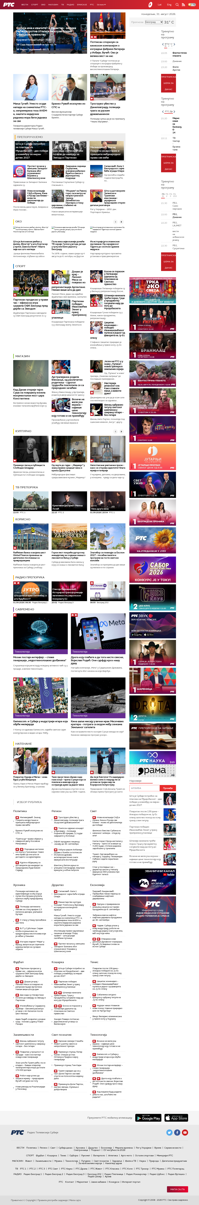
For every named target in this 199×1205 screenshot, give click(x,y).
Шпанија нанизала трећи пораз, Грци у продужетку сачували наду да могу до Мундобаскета (114, 302)
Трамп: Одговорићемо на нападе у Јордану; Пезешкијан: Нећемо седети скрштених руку (108, 858)
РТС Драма (81, 1168)
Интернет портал (131, 1181)
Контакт (69, 1181)
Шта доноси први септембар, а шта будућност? (30, 596)
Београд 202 (94, 1174)
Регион (56, 811)
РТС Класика (112, 1168)
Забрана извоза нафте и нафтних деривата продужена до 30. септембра (107, 917)
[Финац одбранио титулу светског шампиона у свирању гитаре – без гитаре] (96, 410)
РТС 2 (32, 1168)
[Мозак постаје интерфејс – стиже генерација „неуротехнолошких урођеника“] (40, 633)
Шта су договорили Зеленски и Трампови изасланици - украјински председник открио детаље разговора (107, 197)
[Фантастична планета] (152, 374)
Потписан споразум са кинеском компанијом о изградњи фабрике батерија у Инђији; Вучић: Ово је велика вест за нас (107, 49)
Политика (20, 811)
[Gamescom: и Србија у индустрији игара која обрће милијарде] (40, 697)
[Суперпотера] (152, 318)
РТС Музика (158, 1168)
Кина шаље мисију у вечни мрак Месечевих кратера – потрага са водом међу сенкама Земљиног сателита (97, 724)
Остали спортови (144, 1155)
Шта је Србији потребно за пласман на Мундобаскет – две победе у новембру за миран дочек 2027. (32, 150)
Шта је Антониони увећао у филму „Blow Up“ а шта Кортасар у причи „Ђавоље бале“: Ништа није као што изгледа (30, 245)
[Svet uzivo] (152, 485)
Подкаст (95, 1150)
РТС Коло (127, 1168)
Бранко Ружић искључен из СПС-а (29, 831)
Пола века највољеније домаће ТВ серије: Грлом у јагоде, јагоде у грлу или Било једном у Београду (69, 245)
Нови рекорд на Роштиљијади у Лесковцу (30, 1087)
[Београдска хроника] (152, 512)
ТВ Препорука (26, 487)
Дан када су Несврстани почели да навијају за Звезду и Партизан (68, 154)
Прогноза (137, 22)
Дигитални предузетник (174, 1161)
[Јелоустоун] (152, 653)
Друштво (58, 885)
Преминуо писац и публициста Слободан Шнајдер (29, 466)
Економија (97, 885)
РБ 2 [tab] (167, 195)
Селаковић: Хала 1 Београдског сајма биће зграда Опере (114, 168)
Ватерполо (99, 1155)
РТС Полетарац (175, 1168)
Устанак (95, 598)
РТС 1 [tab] (166, 45)
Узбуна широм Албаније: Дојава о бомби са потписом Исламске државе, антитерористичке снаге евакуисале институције (68, 854)
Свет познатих (62, 1035)
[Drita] (152, 708)
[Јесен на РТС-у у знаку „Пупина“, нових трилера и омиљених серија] (96, 366)
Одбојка (73, 1155)
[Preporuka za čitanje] (152, 736)
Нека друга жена (100, 507)
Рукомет (85, 1155)
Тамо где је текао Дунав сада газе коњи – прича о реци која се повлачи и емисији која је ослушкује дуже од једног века (69, 781)
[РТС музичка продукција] (152, 882)
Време (157, 1147)
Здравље (117, 1161)
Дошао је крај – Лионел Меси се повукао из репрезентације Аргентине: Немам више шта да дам (29, 985)
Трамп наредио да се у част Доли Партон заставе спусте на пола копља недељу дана (68, 1075)
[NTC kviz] (152, 429)
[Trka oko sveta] (152, 290)
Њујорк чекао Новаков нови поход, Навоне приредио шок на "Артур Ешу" (107, 1008)
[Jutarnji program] (152, 457)
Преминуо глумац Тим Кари (67, 1065)
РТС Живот (96, 1168)
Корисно (22, 519)
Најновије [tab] (135, 780)
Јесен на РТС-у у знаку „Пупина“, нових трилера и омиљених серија (113, 365)
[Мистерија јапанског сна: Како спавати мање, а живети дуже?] (96, 388)
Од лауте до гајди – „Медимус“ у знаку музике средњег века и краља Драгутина (68, 468)
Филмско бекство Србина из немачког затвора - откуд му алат (107, 833)
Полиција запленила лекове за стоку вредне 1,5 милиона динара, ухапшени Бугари (29, 910)
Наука (142, 1161)
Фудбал (18, 962)
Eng (169, 4)
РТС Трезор (142, 1168)
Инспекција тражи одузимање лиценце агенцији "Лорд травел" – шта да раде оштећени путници (69, 934)
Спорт (34, 4)
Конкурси (114, 1181)
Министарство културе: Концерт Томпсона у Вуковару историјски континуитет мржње (69, 906)
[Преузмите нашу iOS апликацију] (176, 1118)
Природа (154, 1161)
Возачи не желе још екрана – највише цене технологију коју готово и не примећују (106, 1045)
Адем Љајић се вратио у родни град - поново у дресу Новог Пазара (30, 1021)
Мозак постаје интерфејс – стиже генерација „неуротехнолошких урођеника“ (39, 659)
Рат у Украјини (143, 1147)
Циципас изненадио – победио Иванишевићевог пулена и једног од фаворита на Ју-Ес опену (107, 330)
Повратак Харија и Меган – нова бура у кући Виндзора (30, 778)
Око (18, 221)
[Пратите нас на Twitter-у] (169, 1132)
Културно (23, 431)
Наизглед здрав (113, 1163)
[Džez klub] (152, 597)
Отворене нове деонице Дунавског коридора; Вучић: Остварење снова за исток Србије (107, 943)
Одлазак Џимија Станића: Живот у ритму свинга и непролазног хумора (68, 1044)
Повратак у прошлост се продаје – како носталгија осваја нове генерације (30, 1054)
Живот (28, 1161)
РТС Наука (66, 1168)
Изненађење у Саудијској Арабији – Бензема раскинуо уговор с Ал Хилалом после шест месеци (30, 1009)
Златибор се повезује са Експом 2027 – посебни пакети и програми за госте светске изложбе (107, 556)
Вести (24, 4)
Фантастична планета (25, 508)
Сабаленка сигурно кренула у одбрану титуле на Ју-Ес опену (107, 997)
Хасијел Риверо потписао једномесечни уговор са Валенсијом (66, 1021)
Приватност (17, 1200)
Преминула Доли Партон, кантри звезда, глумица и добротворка (68, 1087)
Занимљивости (23, 1035)
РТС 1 (23, 1168)
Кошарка (58, 962)
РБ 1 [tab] (163, 195)
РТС (92, 4)
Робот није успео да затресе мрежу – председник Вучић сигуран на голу (30, 1078)
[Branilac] (152, 346)
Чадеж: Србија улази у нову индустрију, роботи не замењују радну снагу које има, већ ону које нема (108, 929)
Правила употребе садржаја (52, 1200)
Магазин (53, 4)
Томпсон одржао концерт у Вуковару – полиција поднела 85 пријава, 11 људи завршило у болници (69, 832)
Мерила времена (124, 1147)
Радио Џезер (95, 1176)
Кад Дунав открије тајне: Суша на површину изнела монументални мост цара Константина (29, 394)
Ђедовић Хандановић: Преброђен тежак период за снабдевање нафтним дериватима (106, 895)
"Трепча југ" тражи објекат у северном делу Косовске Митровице (29, 841)
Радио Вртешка (176, 1174)
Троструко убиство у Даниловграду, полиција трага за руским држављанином (105, 109)
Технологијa (98, 1035)
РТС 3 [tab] (172, 45)
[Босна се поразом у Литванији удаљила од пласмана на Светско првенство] (96, 276)
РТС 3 (42, 1168)
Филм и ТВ (130, 1161)
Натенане (23, 744)
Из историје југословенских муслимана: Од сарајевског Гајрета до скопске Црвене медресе (105, 245)
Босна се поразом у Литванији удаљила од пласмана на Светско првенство (114, 278)
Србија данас (66, 1147)
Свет (93, 811)
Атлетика (113, 1155)
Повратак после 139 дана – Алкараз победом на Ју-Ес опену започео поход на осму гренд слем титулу (107, 972)
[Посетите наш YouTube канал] (185, 1132)
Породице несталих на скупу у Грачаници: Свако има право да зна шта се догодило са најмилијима (30, 853)
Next (174, 44)
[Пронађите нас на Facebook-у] (177, 1132)
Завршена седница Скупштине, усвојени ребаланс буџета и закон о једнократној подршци (76, 172)
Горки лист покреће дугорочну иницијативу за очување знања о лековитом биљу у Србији (69, 555)
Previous (162, 44)
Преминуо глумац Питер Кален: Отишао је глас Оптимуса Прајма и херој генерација (68, 1056)
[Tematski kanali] (152, 764)
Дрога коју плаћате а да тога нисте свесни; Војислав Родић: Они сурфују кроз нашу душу (97, 660)
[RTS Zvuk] (152, 625)
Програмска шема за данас (168, 83)
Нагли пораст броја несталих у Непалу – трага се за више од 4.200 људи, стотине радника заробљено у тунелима (108, 845)
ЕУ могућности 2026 (114, 1150)
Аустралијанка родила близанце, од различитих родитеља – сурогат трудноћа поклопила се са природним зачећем (68, 382)
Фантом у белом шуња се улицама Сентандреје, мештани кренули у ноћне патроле (69, 867)
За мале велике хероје (90, 1163)
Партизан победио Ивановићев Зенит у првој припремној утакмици (67, 984)
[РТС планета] (150, 4)
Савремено (24, 609)
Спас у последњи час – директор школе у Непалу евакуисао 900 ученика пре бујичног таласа (106, 871)
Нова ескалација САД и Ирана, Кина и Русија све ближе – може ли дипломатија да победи (37, 196)
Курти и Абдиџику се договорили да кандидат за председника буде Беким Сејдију (29, 866)
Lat (160, 4)
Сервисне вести (172, 1147)
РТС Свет (53, 1168)
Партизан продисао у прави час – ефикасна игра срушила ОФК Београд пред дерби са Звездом (30, 304)
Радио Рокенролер (136, 1174)
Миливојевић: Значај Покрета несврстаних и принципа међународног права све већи (105, 152)
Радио (70, 4)
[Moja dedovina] (152, 401)
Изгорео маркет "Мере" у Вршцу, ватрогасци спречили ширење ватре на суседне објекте (30, 945)
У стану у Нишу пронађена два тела (31, 921)
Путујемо (86, 1161)
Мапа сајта (177, 1189)
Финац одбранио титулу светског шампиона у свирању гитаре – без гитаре (114, 410)
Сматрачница (81, 1150)
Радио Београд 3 (75, 1174)
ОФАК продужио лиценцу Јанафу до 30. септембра (67, 842)
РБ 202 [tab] (174, 195)
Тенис (94, 962)
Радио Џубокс (157, 1174)
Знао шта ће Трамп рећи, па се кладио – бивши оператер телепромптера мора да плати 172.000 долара (30, 1066)
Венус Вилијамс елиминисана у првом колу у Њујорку (107, 1017)
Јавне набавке (98, 1181)
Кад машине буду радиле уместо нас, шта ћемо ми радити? (107, 1094)
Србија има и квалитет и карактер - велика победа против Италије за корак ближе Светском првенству (46, 31)
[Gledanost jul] (152, 540)
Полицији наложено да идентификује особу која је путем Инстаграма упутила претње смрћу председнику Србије (29, 896)
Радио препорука (29, 577)
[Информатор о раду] (152, 909)
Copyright (31, 1200)
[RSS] (183, 4)
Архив (108, 1176)
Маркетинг (82, 1181)
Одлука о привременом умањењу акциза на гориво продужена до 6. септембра (106, 907)
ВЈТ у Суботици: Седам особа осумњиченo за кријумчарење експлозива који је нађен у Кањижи (31, 932)
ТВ (62, 4)
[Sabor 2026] (152, 570)
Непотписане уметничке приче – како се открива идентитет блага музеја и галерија (107, 468)
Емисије (82, 4)
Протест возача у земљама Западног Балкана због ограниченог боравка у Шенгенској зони (37, 172)
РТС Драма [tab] (170, 111)
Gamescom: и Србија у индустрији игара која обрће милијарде (40, 723)
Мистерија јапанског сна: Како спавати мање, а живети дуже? (112, 388)
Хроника (19, 885)
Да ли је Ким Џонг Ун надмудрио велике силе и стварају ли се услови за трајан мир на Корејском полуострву (107, 781)
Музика (58, 1161)
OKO (43, 4)
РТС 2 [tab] (169, 45)
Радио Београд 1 (33, 1174)
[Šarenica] (152, 681)
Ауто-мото (126, 1155)
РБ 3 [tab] (170, 195)
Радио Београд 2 (54, 1174)
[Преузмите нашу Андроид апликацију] (148, 1118)
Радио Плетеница (113, 1174)
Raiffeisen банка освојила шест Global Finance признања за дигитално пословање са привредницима (29, 556)
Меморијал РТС (165, 1155)
